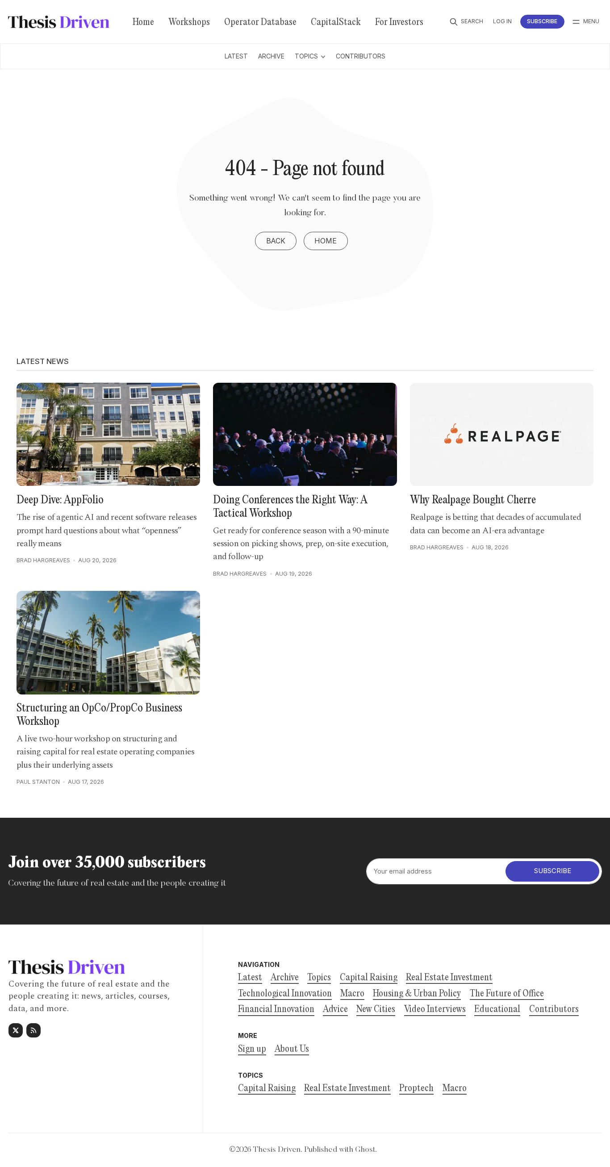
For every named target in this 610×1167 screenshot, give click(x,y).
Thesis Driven (277, 1150)
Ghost (365, 1150)
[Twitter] (15, 1030)
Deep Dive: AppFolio (60, 500)
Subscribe (542, 21)
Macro (455, 1088)
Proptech (416, 1088)
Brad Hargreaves (43, 560)
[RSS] (33, 1030)
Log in (502, 21)
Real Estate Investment (347, 1088)
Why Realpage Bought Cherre (473, 500)
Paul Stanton (38, 781)
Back (275, 241)
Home (325, 241)
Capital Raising (267, 1088)
